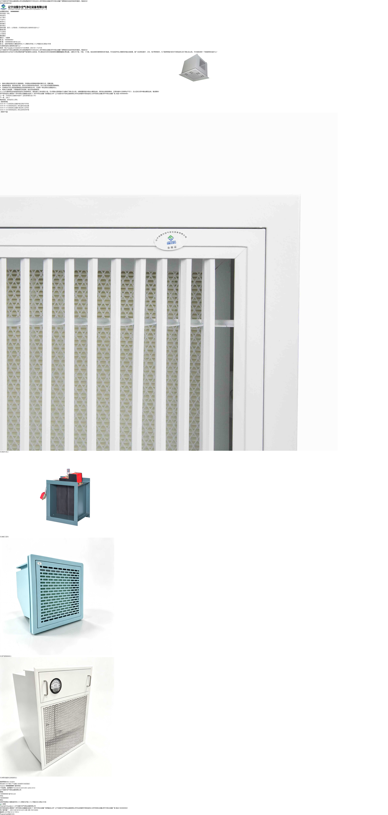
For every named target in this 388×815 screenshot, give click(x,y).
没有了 (8, 98)
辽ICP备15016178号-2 (12, 812)
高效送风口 (10, 100)
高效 (16, 100)
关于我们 (3, 17)
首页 (8, 28)
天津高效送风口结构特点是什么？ (29, 28)
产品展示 (15, 784)
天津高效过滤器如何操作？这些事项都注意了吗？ (21, 95)
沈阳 (11, 810)
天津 (32, 810)
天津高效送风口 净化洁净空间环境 (14, 110)
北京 (22, 810)
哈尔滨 (18, 810)
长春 (25, 810)
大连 (14, 810)
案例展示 (3, 23)
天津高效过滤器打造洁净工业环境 (14, 108)
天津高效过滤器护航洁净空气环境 (14, 104)
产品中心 (3, 19)
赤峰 (28, 810)
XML (8, 13)
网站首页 (3, 15)
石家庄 (36, 810)
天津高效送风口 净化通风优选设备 (14, 106)
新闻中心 (3, 21)
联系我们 (3, 25)
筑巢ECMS (11, 814)
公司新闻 (14, 28)
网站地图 (3, 13)
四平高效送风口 (35, 1)
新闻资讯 (21, 784)
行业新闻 (3, 32)
